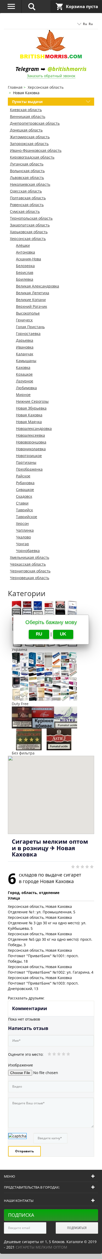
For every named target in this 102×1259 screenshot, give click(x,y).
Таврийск (24, 509)
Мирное (23, 394)
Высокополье (28, 313)
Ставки (22, 503)
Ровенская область (27, 204)
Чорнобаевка (28, 550)
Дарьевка (24, 340)
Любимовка (26, 387)
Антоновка (25, 252)
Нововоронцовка (31, 442)
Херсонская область (28, 238)
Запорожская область (29, 143)
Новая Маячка (29, 421)
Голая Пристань (30, 326)
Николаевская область (30, 184)
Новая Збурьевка (31, 408)
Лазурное (24, 381)
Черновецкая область (29, 577)
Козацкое (24, 374)
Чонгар (22, 543)
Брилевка (24, 279)
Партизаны (26, 462)
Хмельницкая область (29, 557)
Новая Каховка (29, 414)
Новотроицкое (29, 455)
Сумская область (25, 211)
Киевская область (26, 109)
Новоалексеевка (30, 435)
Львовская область (27, 177)
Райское (23, 475)
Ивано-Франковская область (35, 150)
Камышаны (26, 360)
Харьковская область (29, 231)
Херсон (22, 523)
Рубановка (25, 482)
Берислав (24, 272)
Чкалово (23, 537)
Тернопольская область (31, 218)
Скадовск (24, 496)
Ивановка (24, 347)
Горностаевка (28, 333)
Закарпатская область (30, 225)
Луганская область (26, 163)
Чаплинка (25, 530)
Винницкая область (27, 116)
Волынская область (27, 170)
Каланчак (24, 353)
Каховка (23, 367)
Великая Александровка (37, 286)
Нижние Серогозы (32, 401)
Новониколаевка (31, 448)
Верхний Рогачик (31, 306)
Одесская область (26, 191)
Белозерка (25, 265)
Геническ (24, 319)
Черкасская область (28, 564)
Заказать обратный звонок (51, 75)
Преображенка (29, 469)
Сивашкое (25, 489)
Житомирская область (30, 136)
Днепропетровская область (35, 123)
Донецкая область (26, 130)
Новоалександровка (34, 428)
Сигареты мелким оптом (41, 1247)
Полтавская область (28, 197)
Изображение (20, 1065)
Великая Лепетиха (32, 292)
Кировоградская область (32, 157)
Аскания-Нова (28, 258)
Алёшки (23, 245)
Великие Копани (31, 299)
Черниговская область (30, 570)
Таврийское (26, 516)
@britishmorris (67, 69)
